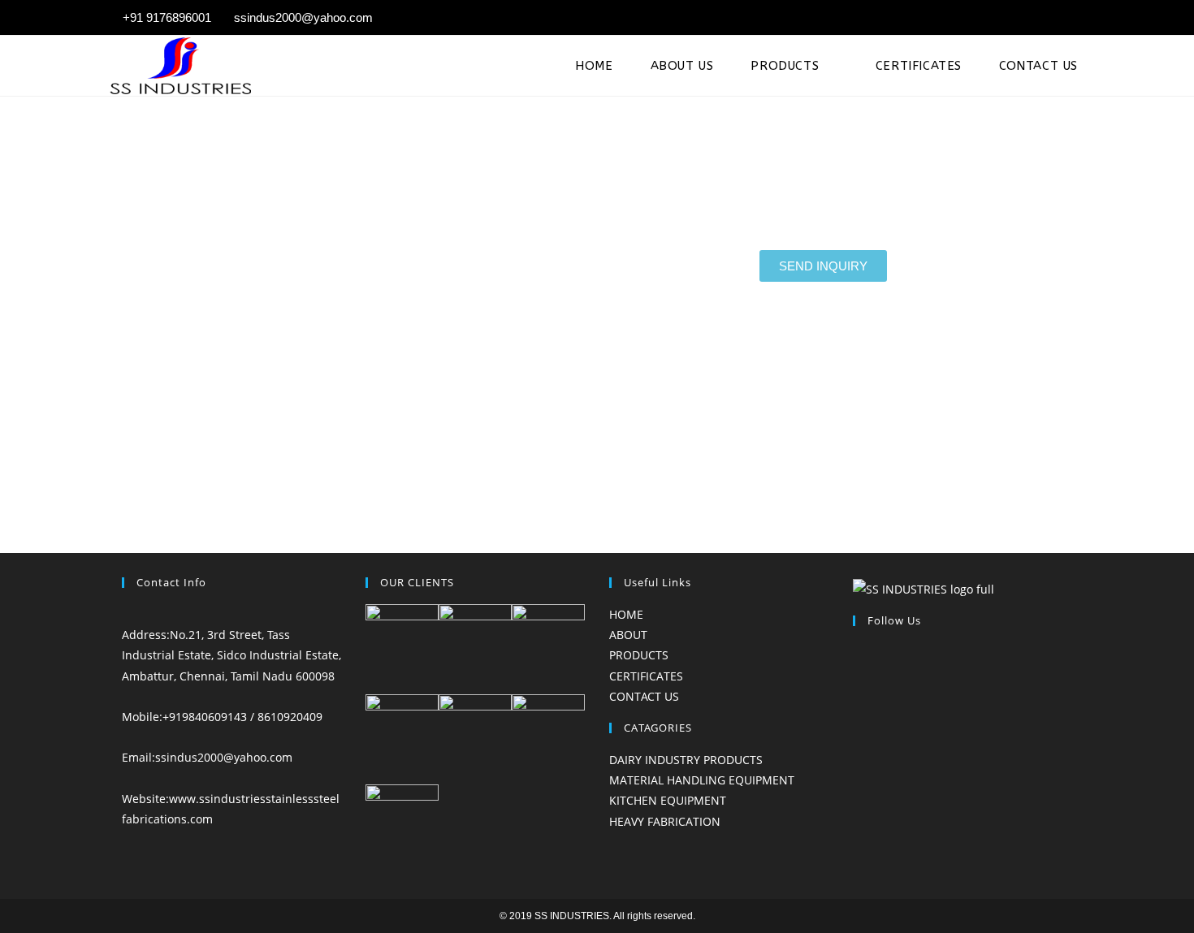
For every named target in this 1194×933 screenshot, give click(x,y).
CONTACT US (644, 696)
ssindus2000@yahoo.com (223, 757)
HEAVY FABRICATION (664, 821)
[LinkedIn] (857, 693)
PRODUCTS (638, 655)
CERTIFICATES (646, 676)
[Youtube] (857, 734)
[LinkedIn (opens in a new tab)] (1076, 18)
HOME (626, 614)
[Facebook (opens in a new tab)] (1056, 18)
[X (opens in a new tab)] (1034, 18)
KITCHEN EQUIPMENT (667, 800)
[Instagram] (857, 672)
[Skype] (857, 713)
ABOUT (628, 634)
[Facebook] (857, 652)
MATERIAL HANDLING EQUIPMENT (701, 780)
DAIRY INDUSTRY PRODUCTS (686, 759)
